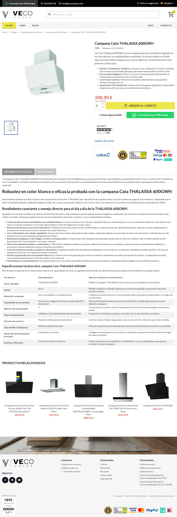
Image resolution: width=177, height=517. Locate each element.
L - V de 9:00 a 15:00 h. (71, 471)
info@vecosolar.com (69, 468)
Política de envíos (147, 464)
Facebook (5, 480)
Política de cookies (141, 496)
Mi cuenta (104, 471)
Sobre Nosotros (146, 471)
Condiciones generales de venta (161, 496)
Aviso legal (118, 496)
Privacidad (128, 496)
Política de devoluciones (150, 468)
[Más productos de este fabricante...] (104, 155)
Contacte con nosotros (71, 464)
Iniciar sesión (106, 475)
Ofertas (103, 464)
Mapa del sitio (106, 479)
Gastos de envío (104, 140)
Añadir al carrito (143, 105)
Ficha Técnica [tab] (45, 171)
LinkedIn (19, 480)
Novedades (105, 468)
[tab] (18, 171)
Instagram (12, 480)
